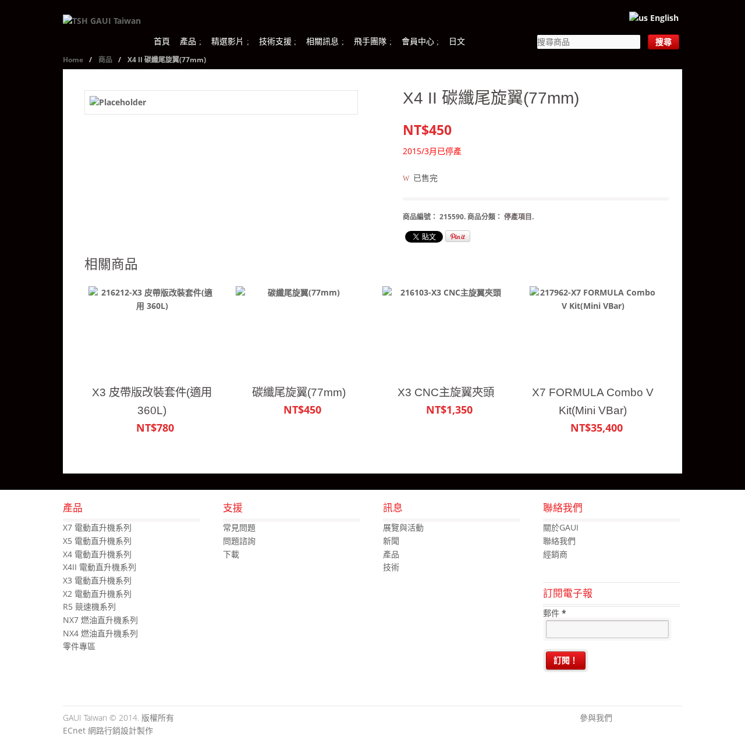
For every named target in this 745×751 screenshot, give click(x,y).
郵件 (554, 612)
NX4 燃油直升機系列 (100, 633)
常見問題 (239, 527)
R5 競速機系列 (89, 606)
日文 (457, 41)
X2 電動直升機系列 (97, 593)
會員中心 (418, 41)
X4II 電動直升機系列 (99, 566)
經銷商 (555, 554)
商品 (105, 60)
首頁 (162, 41)
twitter (638, 718)
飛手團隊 (370, 41)
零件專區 (79, 646)
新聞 (391, 540)
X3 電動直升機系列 (97, 580)
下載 (231, 554)
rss (673, 718)
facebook (621, 718)
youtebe (656, 718)
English (663, 17)
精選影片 (227, 41)
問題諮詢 (239, 540)
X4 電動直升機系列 (97, 554)
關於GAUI (561, 527)
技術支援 (275, 41)
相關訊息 (322, 41)
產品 (188, 41)
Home (73, 60)
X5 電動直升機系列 (97, 540)
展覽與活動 (403, 527)
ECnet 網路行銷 (91, 730)
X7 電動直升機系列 (97, 527)
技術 (391, 566)
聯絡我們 (559, 540)
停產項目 (518, 217)
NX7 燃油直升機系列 (100, 619)
